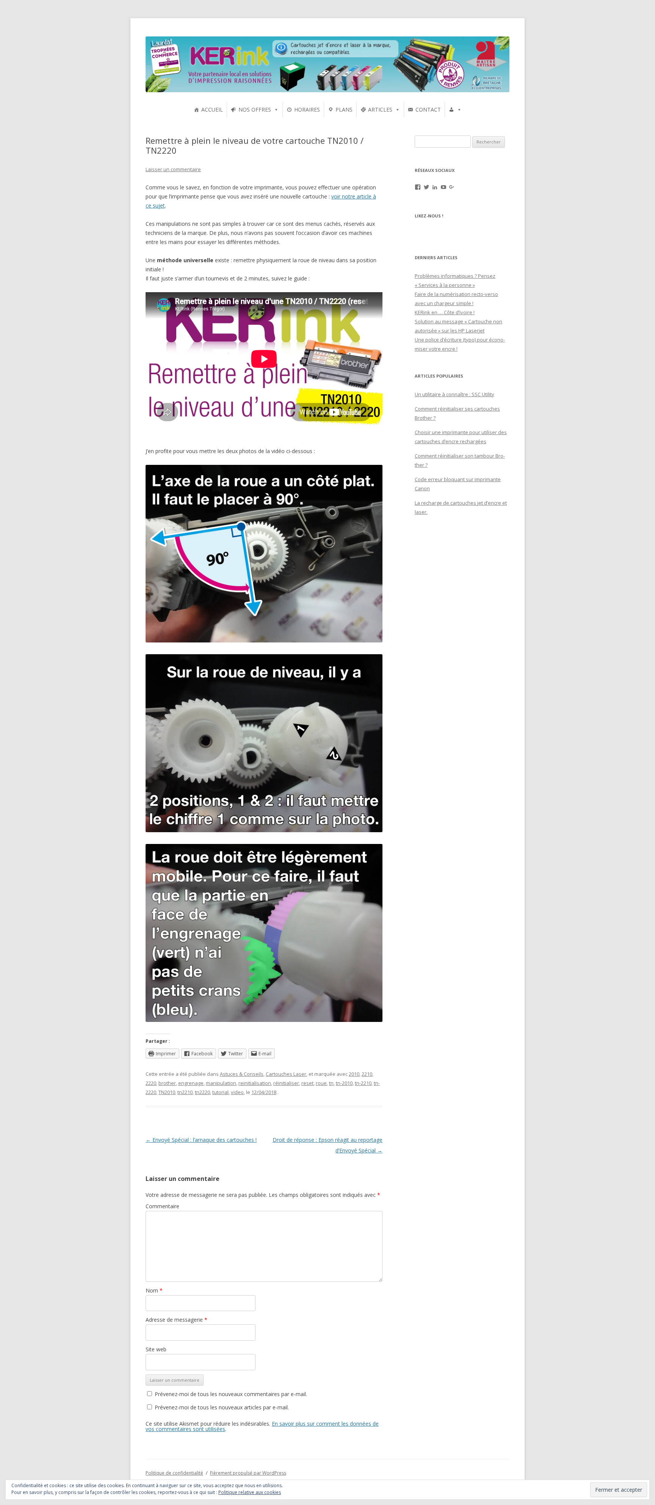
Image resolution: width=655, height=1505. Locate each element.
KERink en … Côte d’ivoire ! (445, 312)
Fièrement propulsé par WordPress (248, 1473)
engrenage (191, 1083)
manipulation (221, 1083)
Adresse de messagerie (176, 1319)
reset (307, 1083)
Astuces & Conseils (241, 1074)
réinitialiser (286, 1083)
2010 (354, 1074)
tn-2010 (344, 1083)
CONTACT (428, 109)
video (237, 1092)
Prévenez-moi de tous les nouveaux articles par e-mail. (222, 1407)
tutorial (220, 1092)
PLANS (344, 109)
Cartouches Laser (286, 1074)
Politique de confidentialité (174, 1473)
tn (331, 1083)
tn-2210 (363, 1083)
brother (167, 1083)
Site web (156, 1349)
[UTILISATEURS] (455, 109)
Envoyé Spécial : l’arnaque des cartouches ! (201, 1139)
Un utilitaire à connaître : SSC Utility (454, 394)
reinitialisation (254, 1083)
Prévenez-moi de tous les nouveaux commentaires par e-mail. (231, 1394)
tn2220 (202, 1092)
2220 (151, 1083)
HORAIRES (307, 109)
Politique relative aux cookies (249, 1492)
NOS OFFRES (254, 109)
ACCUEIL (212, 109)
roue (321, 1083)
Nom (154, 1290)
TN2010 (166, 1092)
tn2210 (185, 1092)
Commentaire (162, 1206)
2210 (367, 1074)
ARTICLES (380, 109)
